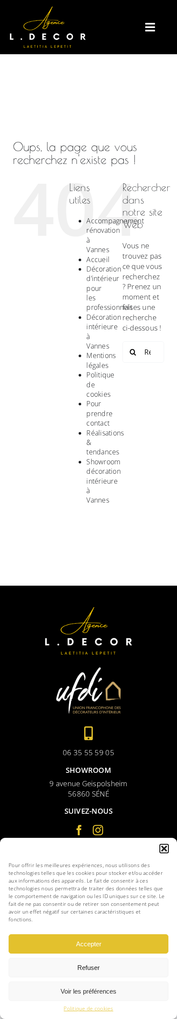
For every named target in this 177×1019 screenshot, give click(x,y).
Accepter (88, 944)
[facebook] (79, 830)
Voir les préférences (88, 991)
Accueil (98, 259)
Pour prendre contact (99, 413)
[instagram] (98, 830)
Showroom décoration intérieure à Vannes (103, 481)
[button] (164, 848)
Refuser (88, 967)
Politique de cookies (88, 1008)
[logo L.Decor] (47, 10)
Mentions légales (101, 360)
